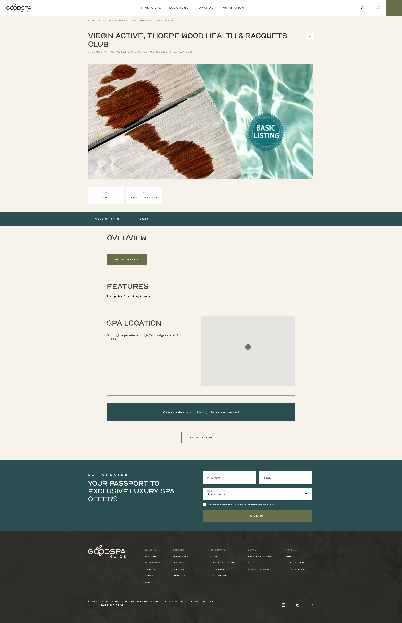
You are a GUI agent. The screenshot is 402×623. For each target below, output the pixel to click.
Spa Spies (178, 569)
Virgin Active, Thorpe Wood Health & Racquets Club (146, 20)
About (148, 582)
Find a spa (151, 7)
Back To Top (201, 437)
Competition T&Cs (258, 569)
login (206, 412)
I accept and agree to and (241, 504)
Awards (206, 7)
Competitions (180, 576)
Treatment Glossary (222, 563)
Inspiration (232, 7)
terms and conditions (262, 504)
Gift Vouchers (153, 563)
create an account (185, 412)
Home (91, 20)
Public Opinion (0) (106, 219)
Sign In (289, 556)
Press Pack (217, 569)
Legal (251, 563)
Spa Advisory (218, 576)
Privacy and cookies (260, 556)
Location (144, 219)
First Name (213, 477)
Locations (179, 7)
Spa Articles (180, 556)
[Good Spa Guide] (18, 7)
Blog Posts (179, 563)
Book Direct (127, 259)
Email (267, 477)
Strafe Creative (111, 605)
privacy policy (238, 504)
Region (212, 491)
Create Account (295, 569)
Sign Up (257, 516)
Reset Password (295, 563)
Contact (215, 556)
